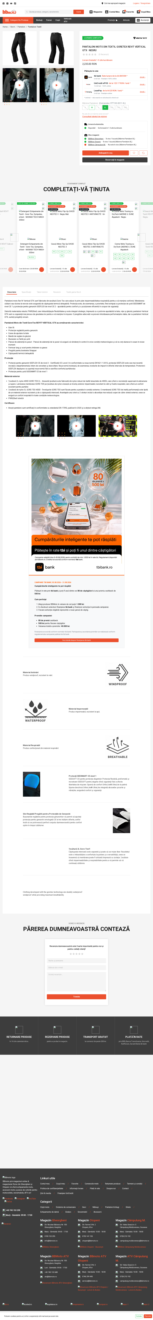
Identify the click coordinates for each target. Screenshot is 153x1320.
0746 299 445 (87, 1277)
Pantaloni (21, 27)
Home (5, 27)
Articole (126, 20)
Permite (148, 1316)
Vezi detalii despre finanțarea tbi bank (76, 640)
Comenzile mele (91, 1184)
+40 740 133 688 (51, 1272)
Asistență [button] (145, 20)
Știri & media (45, 1193)
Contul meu (45, 1184)
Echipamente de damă (49, 1212)
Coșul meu (60, 1184)
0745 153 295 (50, 1236)
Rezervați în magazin (114, 160)
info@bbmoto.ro (51, 1241)
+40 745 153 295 (13, 1210)
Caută (78, 12)
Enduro (68, 1212)
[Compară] (143, 152)
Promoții (111, 20)
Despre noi (111, 1188)
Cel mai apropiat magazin (114, 3)
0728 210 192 (125, 1236)
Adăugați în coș (105, 153)
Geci (84, 1207)
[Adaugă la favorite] (134, 152)
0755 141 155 (87, 1236)
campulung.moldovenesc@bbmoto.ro (134, 1241)
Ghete (128, 1207)
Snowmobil (82, 1212)
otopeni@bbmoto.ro (90, 1241)
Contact (125, 1188)
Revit (12, 27)
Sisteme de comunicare (66, 1207)
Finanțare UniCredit (65, 1193)
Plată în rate (95, 1188)
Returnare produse (112, 1184)
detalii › (142, 77)
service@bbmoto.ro (90, 1281)
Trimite (76, 997)
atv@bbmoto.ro (51, 1277)
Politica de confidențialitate (51, 1188)
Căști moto (44, 1207)
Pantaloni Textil (34, 27)
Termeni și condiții (134, 1184)
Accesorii (97, 1212)
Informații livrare (76, 1188)
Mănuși (96, 1207)
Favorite (74, 1184)
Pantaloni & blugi (112, 1207)
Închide (139, 1316)
